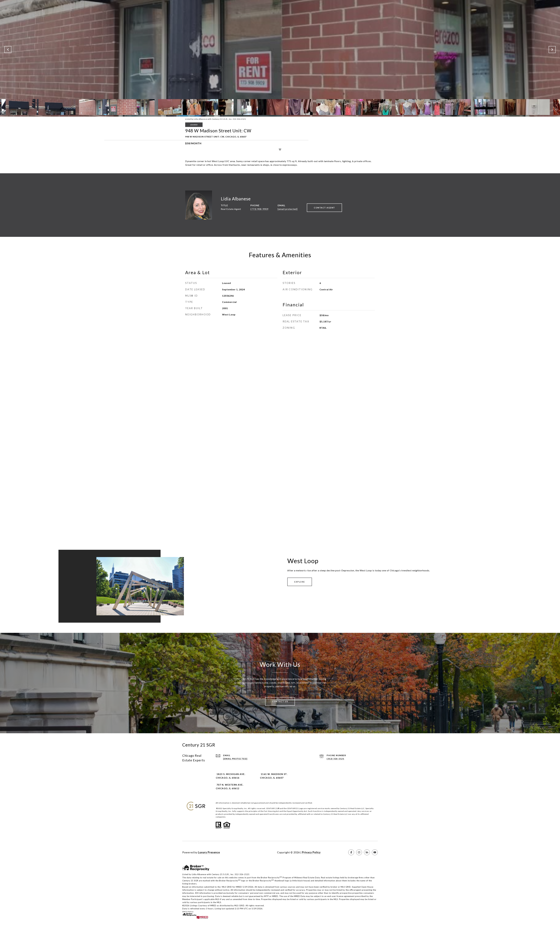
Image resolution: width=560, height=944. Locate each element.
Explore (299, 582)
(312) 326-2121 (335, 758)
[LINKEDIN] (367, 852)
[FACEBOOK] (351, 852)
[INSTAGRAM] (359, 852)
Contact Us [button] (280, 701)
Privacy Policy (311, 852)
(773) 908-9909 (259, 209)
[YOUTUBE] (375, 852)
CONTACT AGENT (324, 207)
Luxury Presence (209, 852)
